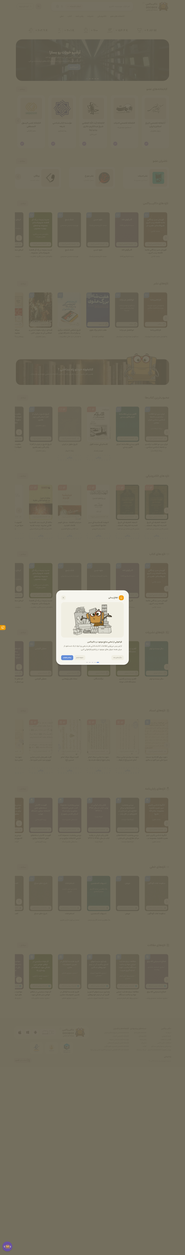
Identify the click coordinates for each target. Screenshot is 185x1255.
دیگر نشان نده (117, 657)
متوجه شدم (79, 657)
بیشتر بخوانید (67, 657)
